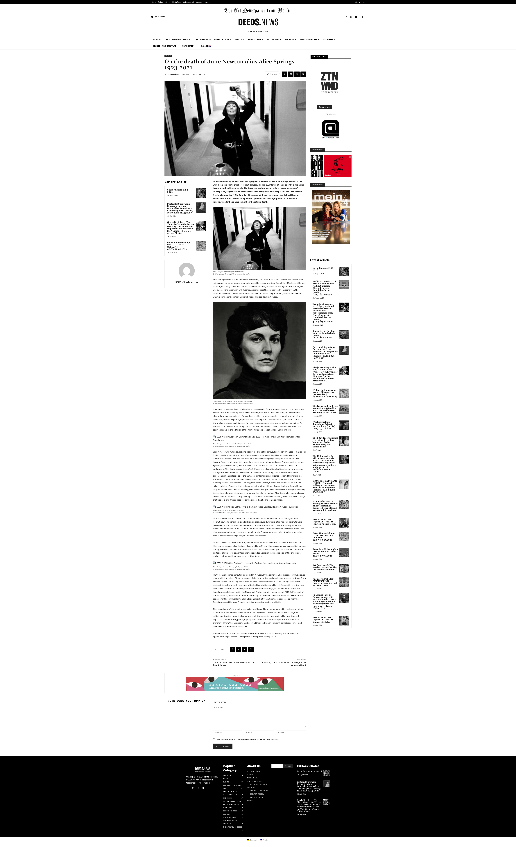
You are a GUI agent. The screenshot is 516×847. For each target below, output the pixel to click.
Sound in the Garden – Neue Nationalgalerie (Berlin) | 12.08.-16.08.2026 (325, 334)
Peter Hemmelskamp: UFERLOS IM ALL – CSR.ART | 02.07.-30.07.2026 (179, 246)
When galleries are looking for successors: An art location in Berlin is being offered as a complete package (325, 506)
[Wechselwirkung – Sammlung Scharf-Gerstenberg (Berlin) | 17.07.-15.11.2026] (344, 425)
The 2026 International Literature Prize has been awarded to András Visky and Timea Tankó (325, 442)
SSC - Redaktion (173, 74)
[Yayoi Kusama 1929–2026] (201, 193)
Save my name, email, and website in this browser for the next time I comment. (248, 739)
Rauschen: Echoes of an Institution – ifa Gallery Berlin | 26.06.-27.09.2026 (325, 552)
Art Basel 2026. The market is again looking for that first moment (325, 567)
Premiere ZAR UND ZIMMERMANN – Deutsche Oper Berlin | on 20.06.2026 (325, 582)
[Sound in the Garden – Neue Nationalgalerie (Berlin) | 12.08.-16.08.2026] (344, 334)
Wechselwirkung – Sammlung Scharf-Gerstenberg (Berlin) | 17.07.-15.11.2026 (324, 425)
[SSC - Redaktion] (187, 271)
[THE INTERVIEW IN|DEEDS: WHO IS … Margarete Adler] (344, 620)
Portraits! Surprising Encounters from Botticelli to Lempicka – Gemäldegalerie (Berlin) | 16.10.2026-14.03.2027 (180, 208)
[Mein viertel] (331, 217)
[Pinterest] (297, 74)
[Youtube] (356, 17)
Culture (168, 56)
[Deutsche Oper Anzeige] (331, 166)
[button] (362, 17)
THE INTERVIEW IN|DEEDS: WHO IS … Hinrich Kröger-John (324, 521)
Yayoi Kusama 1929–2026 (178, 191)
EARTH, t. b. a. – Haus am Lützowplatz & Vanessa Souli (284, 663)
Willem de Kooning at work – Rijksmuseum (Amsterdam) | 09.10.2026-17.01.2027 (325, 393)
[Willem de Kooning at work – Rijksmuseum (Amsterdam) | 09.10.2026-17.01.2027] (344, 393)
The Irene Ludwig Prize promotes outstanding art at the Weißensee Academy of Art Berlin (325, 409)
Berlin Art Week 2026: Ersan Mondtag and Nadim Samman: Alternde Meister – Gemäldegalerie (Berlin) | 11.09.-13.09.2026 (324, 288)
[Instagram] (346, 17)
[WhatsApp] (303, 74)
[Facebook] (341, 17)
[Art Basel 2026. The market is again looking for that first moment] (344, 568)
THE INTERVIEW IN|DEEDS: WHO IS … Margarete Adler (324, 619)
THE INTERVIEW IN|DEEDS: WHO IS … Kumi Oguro (234, 663)
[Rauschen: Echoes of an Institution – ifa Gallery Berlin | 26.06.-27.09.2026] (344, 552)
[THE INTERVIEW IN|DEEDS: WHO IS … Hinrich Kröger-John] (344, 522)
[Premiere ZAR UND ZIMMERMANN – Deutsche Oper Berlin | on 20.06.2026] (344, 582)
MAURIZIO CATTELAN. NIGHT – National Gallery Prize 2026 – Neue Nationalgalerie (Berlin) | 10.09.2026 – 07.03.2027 (325, 486)
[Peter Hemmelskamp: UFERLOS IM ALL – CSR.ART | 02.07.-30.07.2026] (201, 246)
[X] (351, 17)
